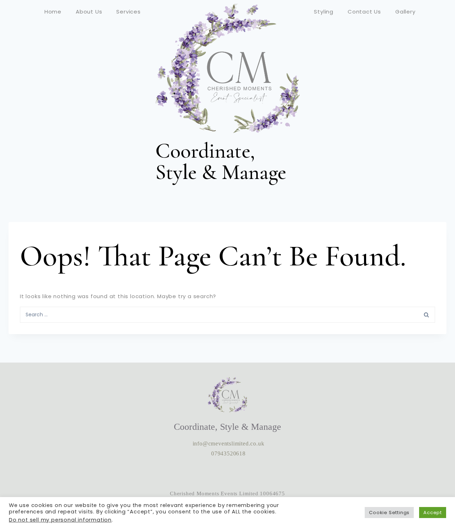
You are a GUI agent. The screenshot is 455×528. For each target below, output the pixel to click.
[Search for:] (227, 314)
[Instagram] (206, 473)
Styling (323, 11)
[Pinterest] (249, 473)
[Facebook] (227, 473)
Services (128, 11)
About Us (89, 11)
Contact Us (364, 11)
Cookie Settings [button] (389, 512)
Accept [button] (432, 512)
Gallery (405, 11)
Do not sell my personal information (60, 519)
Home (52, 11)
